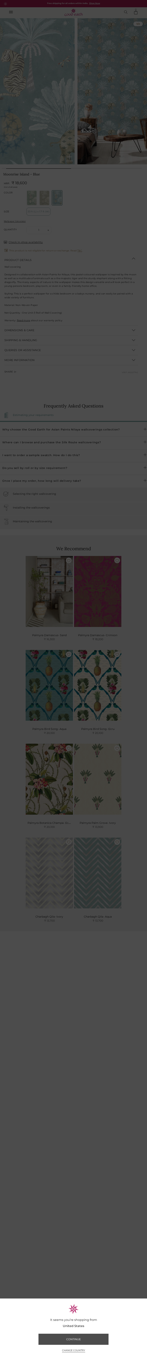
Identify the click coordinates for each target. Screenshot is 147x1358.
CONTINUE (73, 1339)
